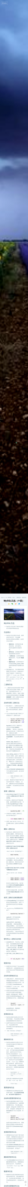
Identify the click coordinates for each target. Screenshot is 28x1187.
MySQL (10, 597)
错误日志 (24, 597)
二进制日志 (18, 597)
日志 (13, 597)
